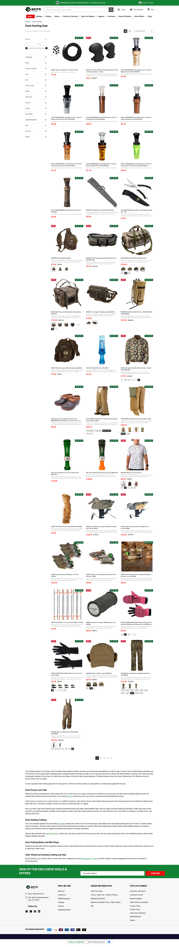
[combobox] (77, 9)
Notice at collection (76, 942)
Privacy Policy (142, 906)
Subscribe (155, 873)
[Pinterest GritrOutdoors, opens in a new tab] (35, 911)
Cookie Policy (142, 909)
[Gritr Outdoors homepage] (33, 9)
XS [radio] (52, 690)
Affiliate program (64, 899)
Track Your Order (97, 891)
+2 (80, 325)
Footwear (111, 16)
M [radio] (132, 379)
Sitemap (61, 902)
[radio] (53, 269)
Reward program (136, 899)
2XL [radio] (122, 379)
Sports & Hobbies (88, 16)
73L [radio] (56, 329)
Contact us (62, 895)
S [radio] (135, 379)
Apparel (101, 16)
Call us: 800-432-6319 (36, 894)
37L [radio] (52, 329)
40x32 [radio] (132, 693)
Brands (132, 920)
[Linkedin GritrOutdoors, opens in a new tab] (39, 911)
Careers (61, 906)
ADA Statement (135, 917)
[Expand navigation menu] (43, 16)
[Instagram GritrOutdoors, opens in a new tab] (31, 911)
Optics (56, 16)
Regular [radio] (123, 433)
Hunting (39, 16)
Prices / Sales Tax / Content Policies (104, 895)
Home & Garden (125, 16)
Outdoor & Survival (70, 16)
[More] (33, 16)
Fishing (48, 16)
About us (61, 891)
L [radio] (131, 634)
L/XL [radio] (91, 688)
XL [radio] (138, 379)
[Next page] (111, 758)
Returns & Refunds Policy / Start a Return (106, 902)
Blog (150, 16)
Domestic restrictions (138, 891)
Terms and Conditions (142, 913)
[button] (125, 31)
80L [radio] (126, 273)
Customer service (136, 895)
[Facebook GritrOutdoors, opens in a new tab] (26, 911)
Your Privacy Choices (96, 942)
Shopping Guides (64, 910)
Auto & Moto (139, 16)
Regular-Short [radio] (89, 433)
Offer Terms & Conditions (139, 902)
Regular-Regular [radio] (107, 430)
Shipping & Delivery (98, 899)
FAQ (92, 906)
